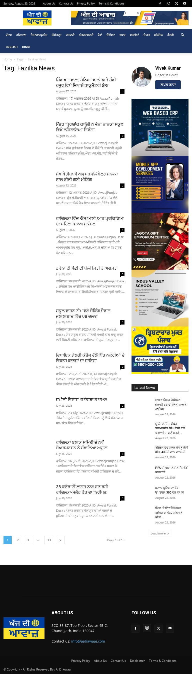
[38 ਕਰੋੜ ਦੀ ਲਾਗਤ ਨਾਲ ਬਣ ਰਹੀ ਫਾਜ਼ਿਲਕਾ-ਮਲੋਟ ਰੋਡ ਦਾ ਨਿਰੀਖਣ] (27, 500)
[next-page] (60, 540)
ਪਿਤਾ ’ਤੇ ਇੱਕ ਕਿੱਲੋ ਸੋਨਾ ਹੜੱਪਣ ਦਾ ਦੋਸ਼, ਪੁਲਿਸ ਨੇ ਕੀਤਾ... (168, 512)
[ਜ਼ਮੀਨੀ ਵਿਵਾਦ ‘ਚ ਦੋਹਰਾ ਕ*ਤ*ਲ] (27, 413)
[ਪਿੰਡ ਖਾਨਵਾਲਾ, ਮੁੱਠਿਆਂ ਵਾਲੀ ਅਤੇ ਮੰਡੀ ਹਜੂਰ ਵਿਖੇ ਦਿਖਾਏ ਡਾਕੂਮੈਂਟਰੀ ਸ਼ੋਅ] (27, 93)
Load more (158, 533)
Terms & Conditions (111, 3)
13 (49, 540)
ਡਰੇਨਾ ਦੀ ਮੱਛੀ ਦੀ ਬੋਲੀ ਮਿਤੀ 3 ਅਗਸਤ (86, 268)
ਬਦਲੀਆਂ (134, 35)
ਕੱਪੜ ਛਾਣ (168, 85)
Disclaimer (137, 661)
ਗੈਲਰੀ (171, 35)
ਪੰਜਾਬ (9, 35)
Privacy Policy (86, 3)
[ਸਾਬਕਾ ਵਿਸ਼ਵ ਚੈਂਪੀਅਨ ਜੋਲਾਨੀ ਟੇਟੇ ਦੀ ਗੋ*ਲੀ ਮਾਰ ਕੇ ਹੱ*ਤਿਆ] (142, 405)
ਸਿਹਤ (147, 35)
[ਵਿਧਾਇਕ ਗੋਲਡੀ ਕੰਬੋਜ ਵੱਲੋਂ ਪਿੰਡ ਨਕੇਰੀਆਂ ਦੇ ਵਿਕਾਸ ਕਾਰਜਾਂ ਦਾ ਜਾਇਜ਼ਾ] (27, 368)
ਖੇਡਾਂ (100, 35)
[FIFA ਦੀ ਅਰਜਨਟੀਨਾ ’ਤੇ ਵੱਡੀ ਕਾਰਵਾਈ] (142, 473)
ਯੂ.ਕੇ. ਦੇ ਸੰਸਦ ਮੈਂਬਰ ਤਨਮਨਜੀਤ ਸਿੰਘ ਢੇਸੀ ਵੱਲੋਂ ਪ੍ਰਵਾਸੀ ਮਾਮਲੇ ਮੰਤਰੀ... (170, 428)
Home (8, 59)
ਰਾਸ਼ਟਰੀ (70, 35)
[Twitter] (176, 3)
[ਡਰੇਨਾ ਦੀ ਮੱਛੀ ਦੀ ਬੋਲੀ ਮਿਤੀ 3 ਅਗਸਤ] (27, 281)
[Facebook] (160, 3)
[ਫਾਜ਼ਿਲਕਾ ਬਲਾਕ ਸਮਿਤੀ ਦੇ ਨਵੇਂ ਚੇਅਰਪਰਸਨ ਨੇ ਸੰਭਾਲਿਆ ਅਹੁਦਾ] (27, 456)
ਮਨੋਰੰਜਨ (158, 35)
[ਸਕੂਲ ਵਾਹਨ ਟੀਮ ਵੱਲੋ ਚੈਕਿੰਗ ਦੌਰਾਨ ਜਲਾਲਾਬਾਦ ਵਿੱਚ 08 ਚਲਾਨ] (27, 324)
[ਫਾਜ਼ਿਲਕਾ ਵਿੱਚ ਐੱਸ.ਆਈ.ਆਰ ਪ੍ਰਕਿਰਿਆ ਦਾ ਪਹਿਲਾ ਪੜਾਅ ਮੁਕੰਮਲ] (27, 232)
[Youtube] (184, 3)
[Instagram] (168, 3)
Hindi (26, 47)
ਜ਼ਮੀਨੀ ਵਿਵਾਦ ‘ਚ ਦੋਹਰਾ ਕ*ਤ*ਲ (81, 399)
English (12, 47)
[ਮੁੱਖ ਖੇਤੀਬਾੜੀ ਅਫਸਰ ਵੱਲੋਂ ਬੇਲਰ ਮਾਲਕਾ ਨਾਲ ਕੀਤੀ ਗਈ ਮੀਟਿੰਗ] (27, 187)
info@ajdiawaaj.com (88, 641)
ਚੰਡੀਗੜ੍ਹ (57, 35)
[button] (182, 35)
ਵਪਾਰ (123, 35)
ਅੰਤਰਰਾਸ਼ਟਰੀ (86, 35)
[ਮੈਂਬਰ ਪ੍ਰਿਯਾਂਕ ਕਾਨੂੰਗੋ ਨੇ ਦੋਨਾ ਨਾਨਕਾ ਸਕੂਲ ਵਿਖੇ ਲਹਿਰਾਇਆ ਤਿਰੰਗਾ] (27, 138)
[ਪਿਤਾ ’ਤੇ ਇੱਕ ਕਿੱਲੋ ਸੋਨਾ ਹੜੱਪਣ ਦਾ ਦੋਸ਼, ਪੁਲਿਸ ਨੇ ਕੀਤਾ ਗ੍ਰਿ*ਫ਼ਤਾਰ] (142, 513)
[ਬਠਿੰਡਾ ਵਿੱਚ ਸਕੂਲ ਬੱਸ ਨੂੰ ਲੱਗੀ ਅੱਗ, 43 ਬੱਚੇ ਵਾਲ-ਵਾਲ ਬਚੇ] (142, 452)
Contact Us (66, 3)
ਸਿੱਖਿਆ (110, 35)
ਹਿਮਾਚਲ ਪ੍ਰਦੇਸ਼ (39, 35)
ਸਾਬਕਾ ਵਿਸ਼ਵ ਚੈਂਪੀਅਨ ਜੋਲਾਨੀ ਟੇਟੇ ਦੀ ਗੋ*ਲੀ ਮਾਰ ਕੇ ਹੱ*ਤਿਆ (170, 404)
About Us (49, 3)
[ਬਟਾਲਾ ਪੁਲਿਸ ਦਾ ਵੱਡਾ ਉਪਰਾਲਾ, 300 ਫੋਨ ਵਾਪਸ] (142, 493)
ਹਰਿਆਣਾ (21, 35)
